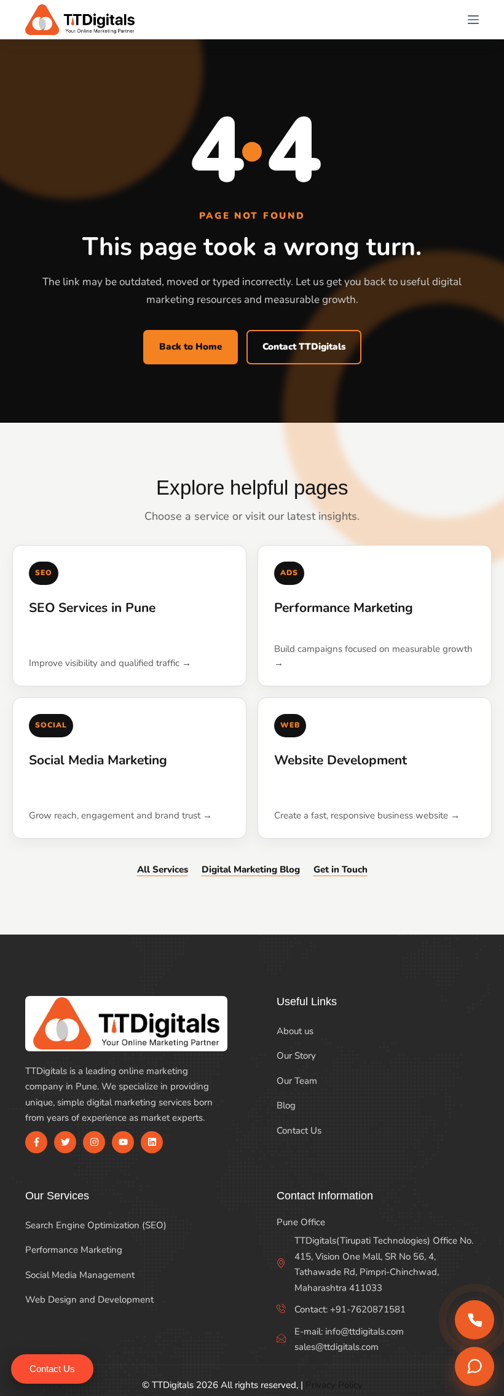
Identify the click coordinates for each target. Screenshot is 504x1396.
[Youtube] (123, 1142)
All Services (162, 869)
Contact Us (52, 1368)
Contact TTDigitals (303, 346)
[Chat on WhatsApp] (474, 1366)
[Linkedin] (152, 1142)
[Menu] (473, 19)
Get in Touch (340, 869)
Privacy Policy (334, 1385)
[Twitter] (65, 1142)
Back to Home (190, 346)
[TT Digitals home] (80, 19)
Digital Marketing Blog (251, 869)
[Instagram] (94, 1142)
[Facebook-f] (36, 1142)
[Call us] (474, 1319)
